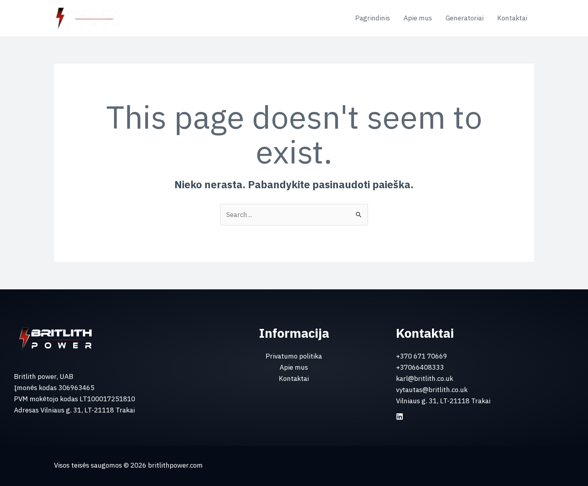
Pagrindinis (372, 18)
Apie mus (418, 18)
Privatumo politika (294, 356)
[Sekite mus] (399, 416)
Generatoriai (465, 18)
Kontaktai (512, 18)
